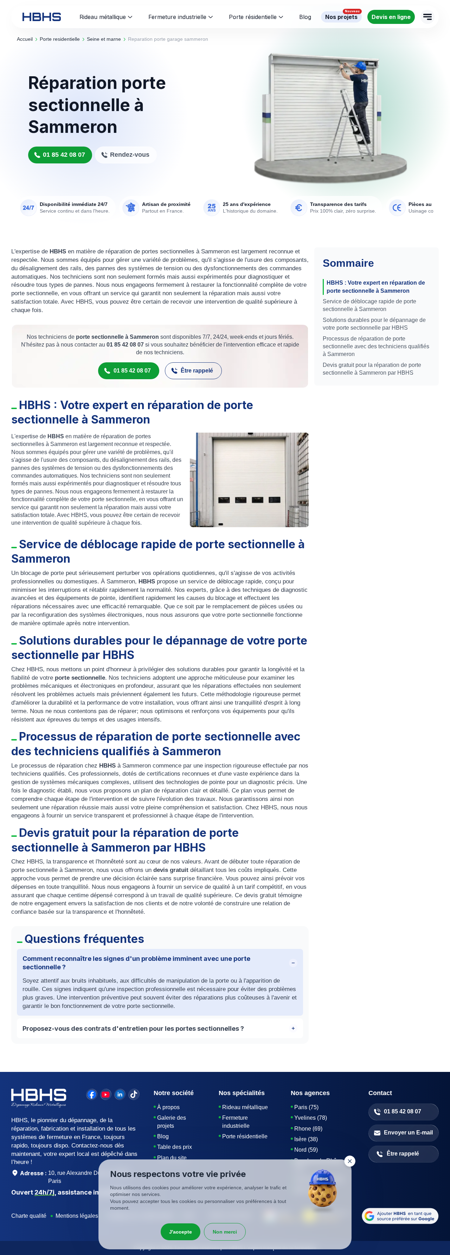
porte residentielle (60, 39)
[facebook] (91, 1094)
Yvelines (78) (310, 1118)
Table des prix (174, 1147)
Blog (163, 1136)
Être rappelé (197, 371)
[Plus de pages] (427, 17)
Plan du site (172, 1158)
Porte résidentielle (253, 16)
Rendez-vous (129, 154)
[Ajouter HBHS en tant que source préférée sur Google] (400, 1216)
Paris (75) (306, 1107)
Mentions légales (77, 1216)
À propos (168, 1107)
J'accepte (180, 1232)
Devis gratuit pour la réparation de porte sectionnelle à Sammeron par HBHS (372, 369)
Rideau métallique (102, 16)
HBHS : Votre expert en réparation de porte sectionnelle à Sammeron (376, 286)
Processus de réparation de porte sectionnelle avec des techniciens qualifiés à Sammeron (376, 346)
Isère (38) (306, 1139)
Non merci (225, 1232)
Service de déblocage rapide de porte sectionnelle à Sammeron (369, 305)
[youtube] (105, 1094)
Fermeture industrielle (177, 16)
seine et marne (104, 39)
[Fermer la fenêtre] (349, 1161)
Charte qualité (28, 1216)
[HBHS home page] (41, 17)
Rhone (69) (308, 1129)
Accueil (25, 39)
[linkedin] (120, 1094)
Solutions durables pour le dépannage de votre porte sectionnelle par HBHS (374, 324)
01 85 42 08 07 (64, 154)
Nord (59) (306, 1150)
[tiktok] (134, 1094)
